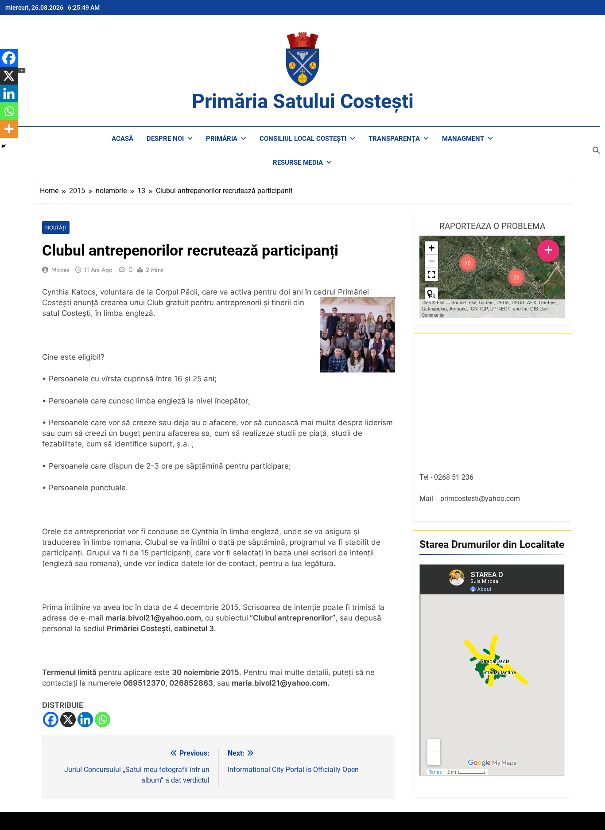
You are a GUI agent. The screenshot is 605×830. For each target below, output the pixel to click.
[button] (516, 277)
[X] (68, 719)
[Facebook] (50, 719)
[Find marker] (431, 294)
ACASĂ (122, 139)
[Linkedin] (85, 719)
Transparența (394, 139)
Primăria (221, 139)
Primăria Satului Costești (303, 101)
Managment (463, 139)
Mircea (60, 269)
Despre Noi (165, 139)
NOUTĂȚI (55, 227)
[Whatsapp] (102, 719)
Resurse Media (298, 163)
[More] (9, 129)
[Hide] (3, 146)
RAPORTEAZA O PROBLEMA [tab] (492, 226)
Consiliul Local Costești (303, 139)
